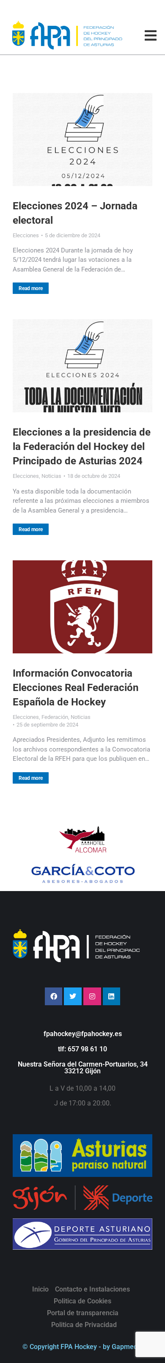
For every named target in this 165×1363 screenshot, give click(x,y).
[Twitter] (73, 996)
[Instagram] (92, 996)
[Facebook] (54, 996)
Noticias (51, 476)
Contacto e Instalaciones (92, 1289)
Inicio (40, 1289)
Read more (31, 288)
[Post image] (82, 139)
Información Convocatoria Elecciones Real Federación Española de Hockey (75, 687)
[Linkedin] (112, 996)
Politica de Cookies (82, 1301)
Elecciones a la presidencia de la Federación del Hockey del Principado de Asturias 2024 (82, 446)
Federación (54, 717)
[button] (151, 35)
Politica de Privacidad (84, 1325)
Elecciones (26, 235)
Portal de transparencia (82, 1313)
